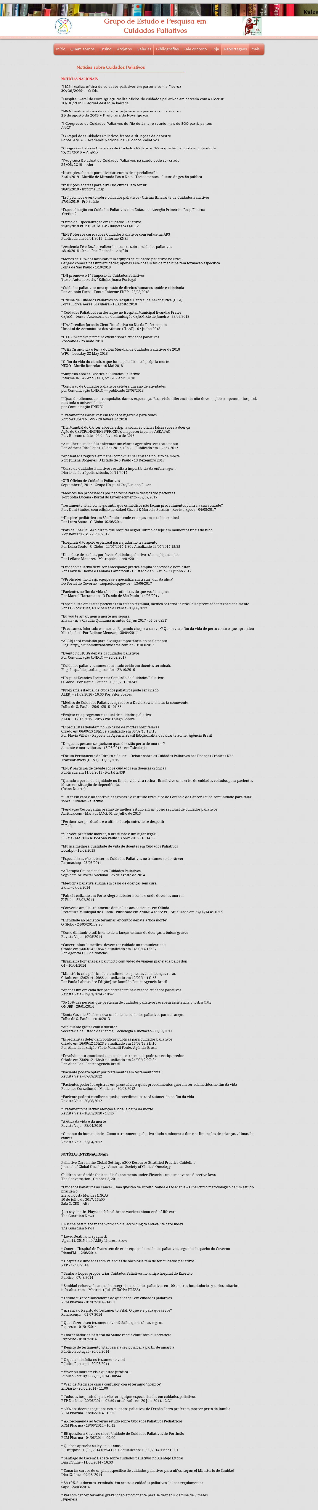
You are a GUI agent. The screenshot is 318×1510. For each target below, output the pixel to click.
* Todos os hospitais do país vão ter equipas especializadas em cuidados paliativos (128, 1397)
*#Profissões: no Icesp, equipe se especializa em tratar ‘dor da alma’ (117, 579)
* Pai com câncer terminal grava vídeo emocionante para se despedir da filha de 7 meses (134, 1495)
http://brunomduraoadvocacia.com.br (101, 645)
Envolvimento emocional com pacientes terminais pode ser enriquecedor (123, 1056)
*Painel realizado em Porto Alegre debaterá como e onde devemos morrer (122, 896)
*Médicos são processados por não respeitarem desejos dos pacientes (118, 493)
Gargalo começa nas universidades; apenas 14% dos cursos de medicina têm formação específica (140, 263)
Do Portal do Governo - (80, 583)
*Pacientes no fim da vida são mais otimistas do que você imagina (115, 592)
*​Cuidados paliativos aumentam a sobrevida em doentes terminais (116, 666)
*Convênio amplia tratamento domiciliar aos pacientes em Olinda (115, 908)
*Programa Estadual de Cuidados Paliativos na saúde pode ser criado (120, 160)
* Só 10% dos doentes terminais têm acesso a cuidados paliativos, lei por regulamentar (132, 1483)
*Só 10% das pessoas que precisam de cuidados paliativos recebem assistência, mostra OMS (136, 1002)
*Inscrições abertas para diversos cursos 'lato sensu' (104, 185)
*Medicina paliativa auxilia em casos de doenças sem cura (109, 883)
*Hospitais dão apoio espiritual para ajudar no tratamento (109, 542)
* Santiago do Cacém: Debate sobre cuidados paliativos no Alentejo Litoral (122, 1458)
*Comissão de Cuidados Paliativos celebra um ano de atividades (113, 386)
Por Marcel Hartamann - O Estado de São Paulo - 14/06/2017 (110, 596)
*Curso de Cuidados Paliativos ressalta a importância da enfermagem (118, 468)
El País (66, 826)
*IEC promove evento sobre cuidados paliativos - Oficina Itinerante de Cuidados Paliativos (135, 197)
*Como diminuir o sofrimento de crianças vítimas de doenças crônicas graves (124, 933)
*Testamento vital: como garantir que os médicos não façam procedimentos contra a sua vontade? (142, 505)
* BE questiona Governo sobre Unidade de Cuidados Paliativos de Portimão (122, 1434)
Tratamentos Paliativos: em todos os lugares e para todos (110, 415)
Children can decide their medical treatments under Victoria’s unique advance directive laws (138, 1175)
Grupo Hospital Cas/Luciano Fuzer (123, 485)
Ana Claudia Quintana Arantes (100, 620)
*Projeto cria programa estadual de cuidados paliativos (106, 715)
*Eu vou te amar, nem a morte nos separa (95, 616)
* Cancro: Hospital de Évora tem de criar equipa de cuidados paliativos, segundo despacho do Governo (145, 1249)
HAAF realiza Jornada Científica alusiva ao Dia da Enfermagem (115, 325)
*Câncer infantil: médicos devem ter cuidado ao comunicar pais (113, 945)
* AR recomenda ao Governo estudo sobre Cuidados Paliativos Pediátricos (121, 1421)
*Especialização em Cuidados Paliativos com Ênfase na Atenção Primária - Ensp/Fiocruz (133, 210)
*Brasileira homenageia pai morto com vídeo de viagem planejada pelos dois (124, 961)
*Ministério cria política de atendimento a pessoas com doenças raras (118, 974)
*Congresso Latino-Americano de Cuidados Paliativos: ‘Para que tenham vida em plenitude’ (139, 148)
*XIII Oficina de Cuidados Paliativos (90, 481)
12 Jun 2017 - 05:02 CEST (147, 620)
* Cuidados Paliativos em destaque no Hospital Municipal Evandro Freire (121, 312)
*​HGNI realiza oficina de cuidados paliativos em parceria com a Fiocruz (121, 111)
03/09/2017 (148, 497)
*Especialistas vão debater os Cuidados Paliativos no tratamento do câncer (122, 859)
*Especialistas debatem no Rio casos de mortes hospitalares (110, 727)
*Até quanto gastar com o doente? (89, 1027)
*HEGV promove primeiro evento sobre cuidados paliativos (110, 337)
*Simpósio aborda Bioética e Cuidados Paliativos (100, 374)
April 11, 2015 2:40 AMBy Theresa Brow (94, 1241)
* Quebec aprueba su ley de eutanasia (92, 1446)
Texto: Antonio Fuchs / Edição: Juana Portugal (98, 280)
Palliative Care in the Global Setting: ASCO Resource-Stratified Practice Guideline (128, 1162)
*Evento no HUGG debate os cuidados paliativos (100, 653)
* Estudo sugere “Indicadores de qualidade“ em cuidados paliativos (116, 1298)
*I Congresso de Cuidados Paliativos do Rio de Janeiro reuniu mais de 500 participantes (136, 123)
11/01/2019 (70, 226)
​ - (126, 620)
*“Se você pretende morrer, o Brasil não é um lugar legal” (108, 834)
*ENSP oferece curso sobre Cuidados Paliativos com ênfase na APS (115, 234)
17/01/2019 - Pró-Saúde (80, 202)
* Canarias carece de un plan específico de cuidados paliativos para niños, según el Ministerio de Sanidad (147, 1470)
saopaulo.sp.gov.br (115, 583)
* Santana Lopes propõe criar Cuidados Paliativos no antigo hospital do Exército (127, 1273)
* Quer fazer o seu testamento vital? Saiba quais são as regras (111, 1323)
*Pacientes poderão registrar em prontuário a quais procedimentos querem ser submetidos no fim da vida (149, 1084)
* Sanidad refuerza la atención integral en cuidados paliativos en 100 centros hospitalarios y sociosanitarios (149, 1286)
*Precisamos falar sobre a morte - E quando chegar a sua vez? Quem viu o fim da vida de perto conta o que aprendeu (157, 629)
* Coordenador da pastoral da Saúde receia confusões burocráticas (116, 1335)
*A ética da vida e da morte (83, 1121)
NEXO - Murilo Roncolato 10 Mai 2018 (92, 366)
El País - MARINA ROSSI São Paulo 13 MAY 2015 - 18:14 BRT (109, 838)
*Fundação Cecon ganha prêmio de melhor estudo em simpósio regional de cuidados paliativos (139, 809)
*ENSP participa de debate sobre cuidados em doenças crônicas (113, 768)
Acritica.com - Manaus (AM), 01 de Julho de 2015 (101, 813)
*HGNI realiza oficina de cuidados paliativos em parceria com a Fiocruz (121, 87)
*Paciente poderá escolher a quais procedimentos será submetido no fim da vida (127, 1097)
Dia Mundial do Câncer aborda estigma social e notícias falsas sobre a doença (126, 427)
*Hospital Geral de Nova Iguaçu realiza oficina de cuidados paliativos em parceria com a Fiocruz (142, 99)
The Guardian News (78, 1228)
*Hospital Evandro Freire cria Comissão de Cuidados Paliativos (112, 678)
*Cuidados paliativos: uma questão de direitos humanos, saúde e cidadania (122, 288)
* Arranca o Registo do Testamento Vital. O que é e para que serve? (116, 1310)
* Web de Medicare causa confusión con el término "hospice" (111, 1384)
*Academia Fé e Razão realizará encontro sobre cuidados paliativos (116, 247)
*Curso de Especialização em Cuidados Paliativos (101, 222)
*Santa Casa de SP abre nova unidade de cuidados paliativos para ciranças (122, 1015)
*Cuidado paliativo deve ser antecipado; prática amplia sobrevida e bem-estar (125, 567)
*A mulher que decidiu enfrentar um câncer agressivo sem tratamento (119, 444)
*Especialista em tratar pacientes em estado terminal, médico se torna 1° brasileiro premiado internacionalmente (155, 604)
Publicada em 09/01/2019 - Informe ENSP (94, 238)
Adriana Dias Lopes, (85, 448)
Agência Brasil (200, 735)
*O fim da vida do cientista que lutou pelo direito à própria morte (115, 362)
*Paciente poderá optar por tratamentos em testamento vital (111, 1072)
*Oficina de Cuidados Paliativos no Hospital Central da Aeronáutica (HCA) (122, 300)
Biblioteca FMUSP (124, 226)
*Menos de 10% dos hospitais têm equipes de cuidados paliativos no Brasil (122, 259)
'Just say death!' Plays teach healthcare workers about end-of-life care (119, 1212)
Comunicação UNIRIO (85, 390)
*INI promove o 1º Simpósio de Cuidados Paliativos (103, 275)
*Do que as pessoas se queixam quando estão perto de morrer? (113, 744)
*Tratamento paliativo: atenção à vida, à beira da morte (107, 1109)
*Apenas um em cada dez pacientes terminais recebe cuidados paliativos (121, 990)
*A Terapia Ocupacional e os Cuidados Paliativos (101, 871)
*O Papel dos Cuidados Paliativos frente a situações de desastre (116, 136)
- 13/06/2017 (141, 583)
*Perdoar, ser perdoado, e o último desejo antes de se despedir (113, 822)
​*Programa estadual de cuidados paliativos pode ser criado (110, 690)
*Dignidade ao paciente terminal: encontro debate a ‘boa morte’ (114, 920)
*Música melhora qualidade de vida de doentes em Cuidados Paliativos (119, 846)
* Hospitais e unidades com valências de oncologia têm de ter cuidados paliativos (127, 1261)
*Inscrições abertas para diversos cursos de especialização (109, 173)
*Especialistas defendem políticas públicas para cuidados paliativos (116, 1039)
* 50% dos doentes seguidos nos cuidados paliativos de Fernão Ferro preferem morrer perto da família (145, 1409)
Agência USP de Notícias (88, 953)
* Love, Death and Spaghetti (84, 1236)
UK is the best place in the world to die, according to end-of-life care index (122, 1224)
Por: (65, 497)
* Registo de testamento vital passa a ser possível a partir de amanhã (117, 1347)
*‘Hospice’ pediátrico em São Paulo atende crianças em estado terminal (120, 518)
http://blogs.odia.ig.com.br (92, 670)
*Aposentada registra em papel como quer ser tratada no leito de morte (120, 456)
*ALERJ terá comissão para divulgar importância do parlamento (114, 641)
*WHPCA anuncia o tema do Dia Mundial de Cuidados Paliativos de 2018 (120, 349)
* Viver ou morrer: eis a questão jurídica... (96, 1372)
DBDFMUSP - (99, 226)
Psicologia (138, 748)
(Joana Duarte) (73, 789)
